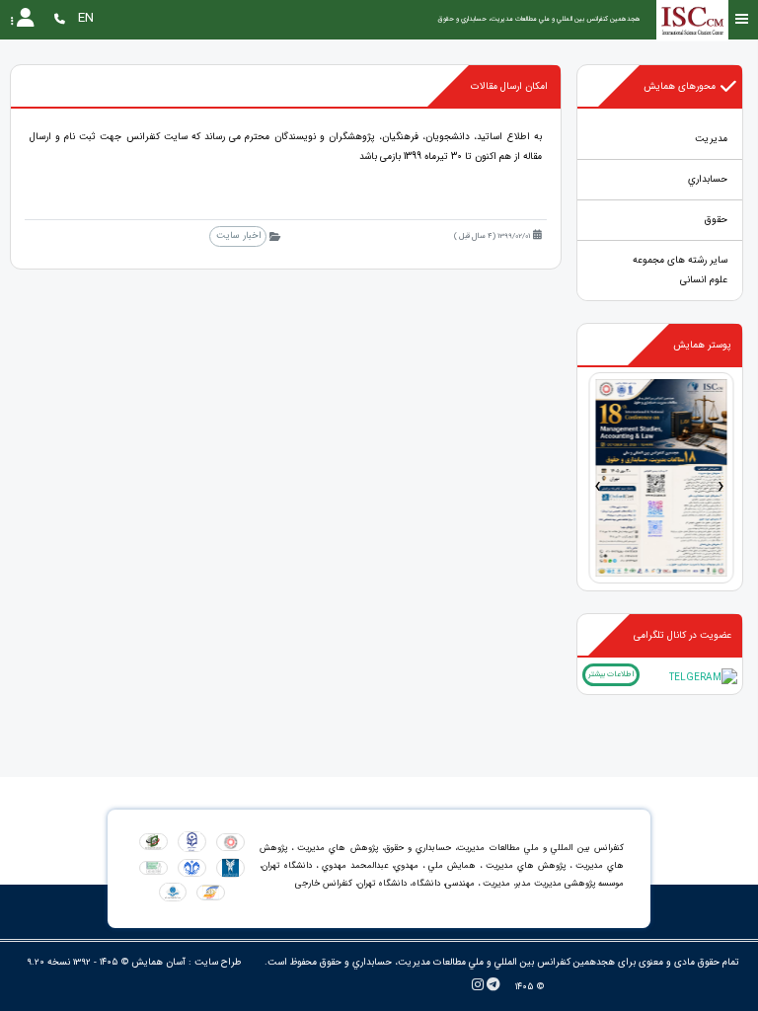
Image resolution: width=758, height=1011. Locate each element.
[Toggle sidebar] (742, 19)
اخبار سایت (238, 235)
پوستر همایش (702, 345)
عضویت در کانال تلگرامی (682, 635)
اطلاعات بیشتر (611, 674)
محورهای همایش (680, 86)
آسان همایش (158, 962)
